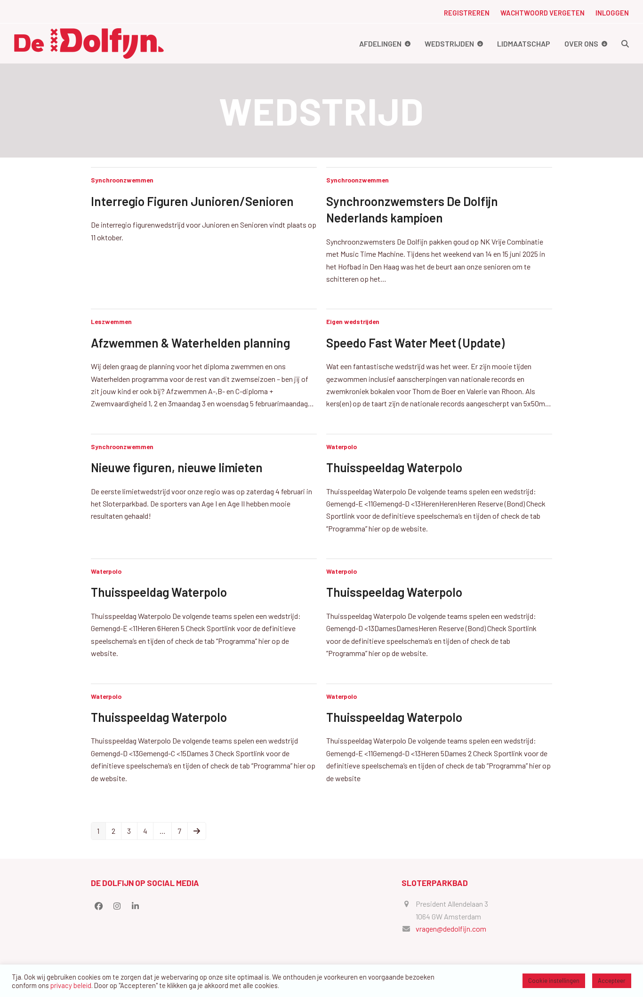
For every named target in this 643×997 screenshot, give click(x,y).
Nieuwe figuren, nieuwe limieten (177, 467)
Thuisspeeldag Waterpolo (394, 467)
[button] (625, 43)
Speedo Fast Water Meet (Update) (415, 342)
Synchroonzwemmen (122, 180)
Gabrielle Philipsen (315, 982)
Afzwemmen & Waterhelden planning (190, 342)
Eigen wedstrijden (352, 321)
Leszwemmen (111, 321)
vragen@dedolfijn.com (451, 928)
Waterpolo (341, 447)
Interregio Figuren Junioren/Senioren (192, 201)
